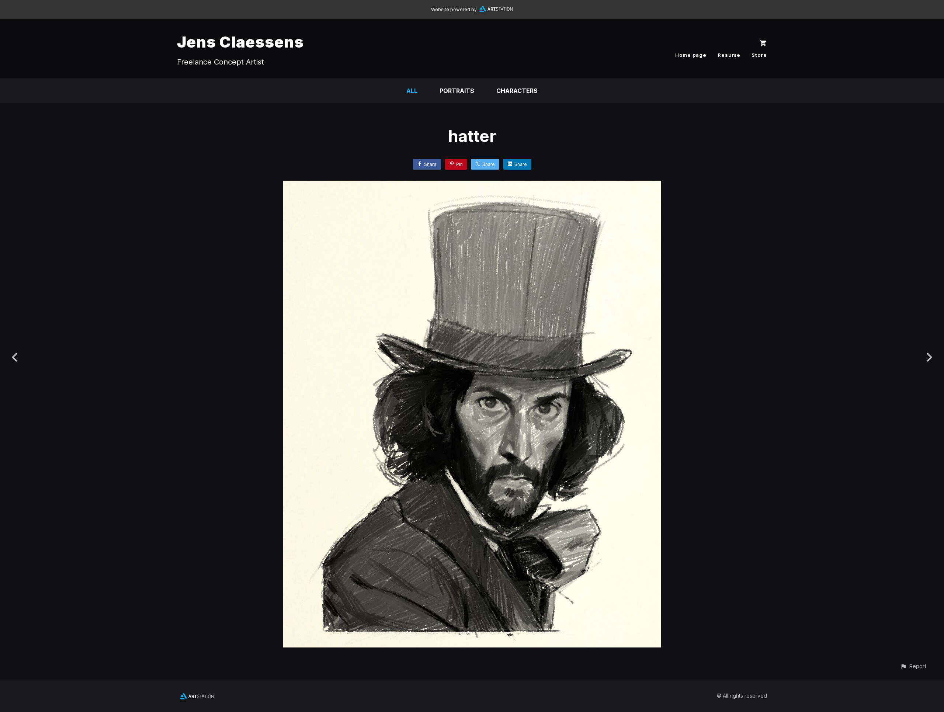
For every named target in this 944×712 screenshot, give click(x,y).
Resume (729, 55)
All (411, 90)
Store (759, 55)
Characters (517, 90)
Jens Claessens (240, 41)
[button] (913, 666)
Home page (691, 55)
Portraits (457, 90)
